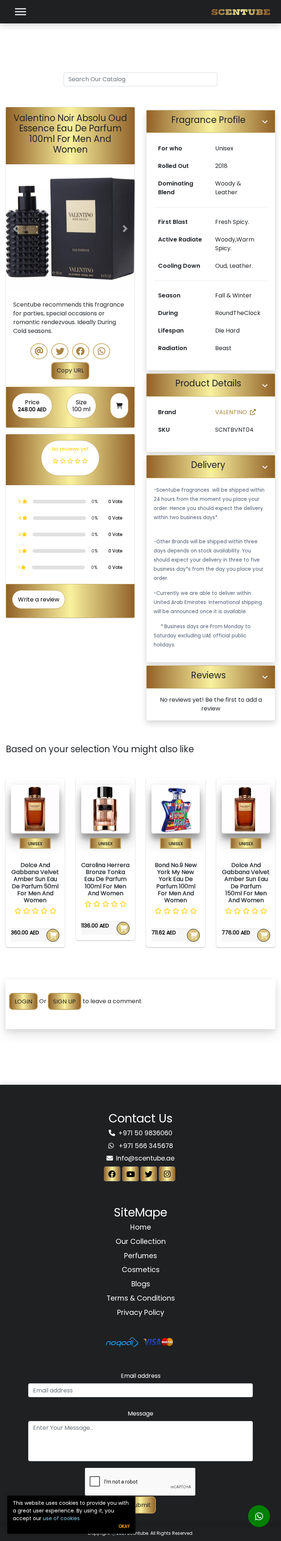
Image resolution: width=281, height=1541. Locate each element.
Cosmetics (141, 1270)
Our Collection (141, 1241)
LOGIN (23, 1001)
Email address (141, 1376)
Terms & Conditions (140, 1298)
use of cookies (61, 1518)
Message (140, 1413)
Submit (141, 1505)
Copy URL (70, 370)
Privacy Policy (140, 1312)
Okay (124, 1526)
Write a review (38, 599)
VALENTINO (231, 412)
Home (140, 1227)
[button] (15, 228)
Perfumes (140, 1256)
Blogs (140, 1284)
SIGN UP (64, 1001)
